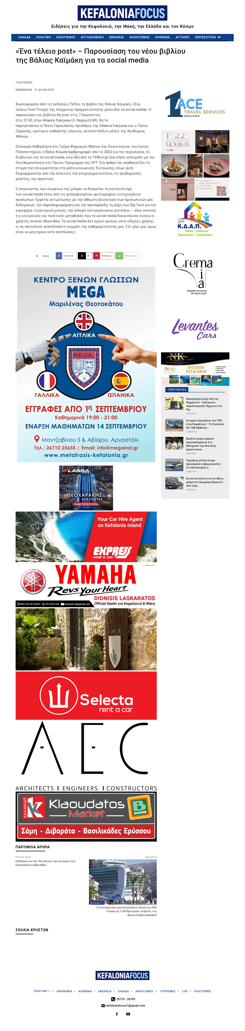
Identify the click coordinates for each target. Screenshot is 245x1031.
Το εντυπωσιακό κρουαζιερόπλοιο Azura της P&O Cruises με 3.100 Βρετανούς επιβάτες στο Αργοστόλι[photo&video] (126, 911)
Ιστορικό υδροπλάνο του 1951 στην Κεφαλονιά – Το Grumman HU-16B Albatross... (205, 424)
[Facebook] (117, 1014)
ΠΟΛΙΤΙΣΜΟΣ (24, 82)
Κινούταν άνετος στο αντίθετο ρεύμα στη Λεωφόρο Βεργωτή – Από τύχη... (205, 482)
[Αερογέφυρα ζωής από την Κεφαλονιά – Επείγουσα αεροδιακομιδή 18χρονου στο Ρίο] (174, 403)
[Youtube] (128, 1014)
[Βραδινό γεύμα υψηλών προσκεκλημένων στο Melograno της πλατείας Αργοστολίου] (174, 443)
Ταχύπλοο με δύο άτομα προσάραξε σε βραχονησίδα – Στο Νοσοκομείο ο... (204, 464)
